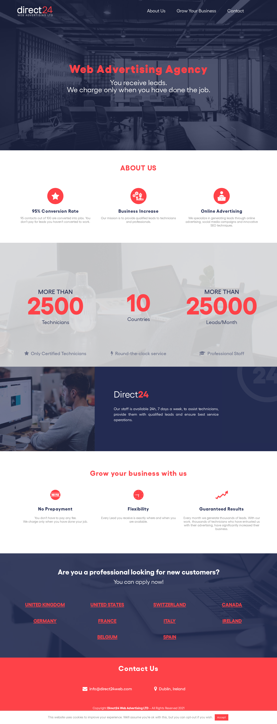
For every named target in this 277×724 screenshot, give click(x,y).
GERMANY (45, 621)
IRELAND (232, 621)
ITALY (170, 621)
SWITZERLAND (169, 604)
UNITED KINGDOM (45, 604)
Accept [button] (221, 717)
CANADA (232, 604)
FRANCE (107, 621)
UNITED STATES (107, 604)
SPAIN (169, 637)
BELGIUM (107, 637)
